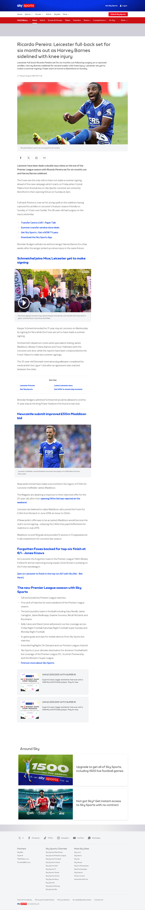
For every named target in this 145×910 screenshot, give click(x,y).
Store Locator (79, 876)
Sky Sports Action (52, 876)
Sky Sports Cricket (53, 862)
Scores (38, 14)
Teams (86, 20)
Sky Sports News (52, 879)
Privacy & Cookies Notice (44, 900)
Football (22, 20)
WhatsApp (96, 838)
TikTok (50, 838)
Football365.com (23, 862)
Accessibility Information (82, 900)
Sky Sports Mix (51, 889)
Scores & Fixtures (55, 20)
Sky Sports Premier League (56, 855)
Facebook (36, 838)
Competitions (99, 20)
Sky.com (77, 852)
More (65, 14)
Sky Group (78, 862)
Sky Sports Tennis (52, 872)
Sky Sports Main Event (54, 852)
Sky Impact (78, 872)
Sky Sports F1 (51, 869)
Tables (67, 20)
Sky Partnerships (80, 869)
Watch (48, 14)
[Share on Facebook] (20, 158)
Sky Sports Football (53, 859)
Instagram (65, 838)
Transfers (77, 20)
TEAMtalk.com (23, 859)
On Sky (112, 20)
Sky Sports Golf (52, 866)
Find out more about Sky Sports (37, 662)
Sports (27, 14)
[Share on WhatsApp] (36, 158)
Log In (124, 5)
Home (19, 14)
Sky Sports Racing (53, 886)
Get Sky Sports (111, 5)
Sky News (78, 855)
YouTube (80, 838)
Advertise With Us (81, 879)
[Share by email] (44, 158)
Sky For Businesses (81, 866)
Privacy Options (63, 900)
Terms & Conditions (24, 900)
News (34, 20)
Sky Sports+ (50, 882)
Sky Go (77, 859)
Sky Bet (57, 14)
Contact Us (98, 900)
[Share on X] (28, 158)
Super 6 (20, 855)
